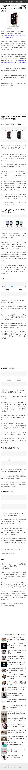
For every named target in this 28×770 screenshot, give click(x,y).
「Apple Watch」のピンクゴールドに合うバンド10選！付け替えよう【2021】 (16, 689)
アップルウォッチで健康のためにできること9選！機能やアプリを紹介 (16, 725)
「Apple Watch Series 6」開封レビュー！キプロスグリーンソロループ (16, 719)
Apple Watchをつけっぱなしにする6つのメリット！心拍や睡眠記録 (16, 731)
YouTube (7, 767)
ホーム (2, 767)
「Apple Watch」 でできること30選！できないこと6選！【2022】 (16, 663)
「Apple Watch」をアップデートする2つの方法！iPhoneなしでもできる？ (16, 695)
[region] (14, 100)
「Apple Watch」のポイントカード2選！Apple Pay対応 (16, 706)
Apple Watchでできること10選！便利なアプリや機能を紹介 (16, 756)
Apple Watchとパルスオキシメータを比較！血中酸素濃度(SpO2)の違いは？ (16, 713)
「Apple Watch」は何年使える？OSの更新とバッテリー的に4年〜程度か (16, 639)
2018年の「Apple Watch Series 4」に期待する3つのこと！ (16, 750)
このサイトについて (14, 767)
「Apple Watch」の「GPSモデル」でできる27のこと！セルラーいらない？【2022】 (16, 645)
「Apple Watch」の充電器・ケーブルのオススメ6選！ (16, 700)
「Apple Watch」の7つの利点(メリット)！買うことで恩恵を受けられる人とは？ (17, 658)
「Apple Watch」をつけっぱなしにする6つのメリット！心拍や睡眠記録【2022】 (16, 682)
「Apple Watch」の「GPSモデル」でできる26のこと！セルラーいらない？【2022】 (16, 676)
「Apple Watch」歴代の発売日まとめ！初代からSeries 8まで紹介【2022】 (16, 670)
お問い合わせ (22, 767)
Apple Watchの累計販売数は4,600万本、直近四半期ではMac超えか (13, 62)
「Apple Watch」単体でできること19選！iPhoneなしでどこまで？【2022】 (16, 652)
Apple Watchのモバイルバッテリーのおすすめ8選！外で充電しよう (16, 743)
